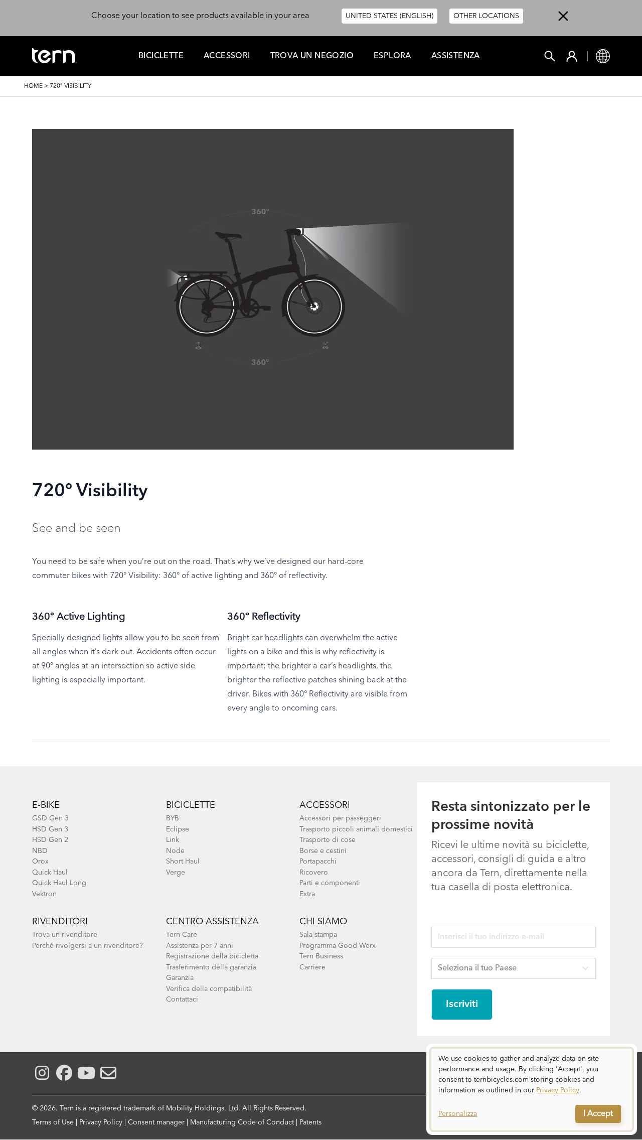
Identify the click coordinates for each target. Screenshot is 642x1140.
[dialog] (531, 1089)
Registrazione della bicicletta (212, 956)
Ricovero (313, 872)
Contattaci (182, 999)
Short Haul (183, 861)
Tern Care (181, 934)
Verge (175, 872)
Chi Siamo (323, 921)
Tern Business (321, 956)
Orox (40, 861)
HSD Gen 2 (50, 839)
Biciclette (161, 56)
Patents (310, 1122)
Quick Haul (50, 872)
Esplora (392, 56)
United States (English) (389, 16)
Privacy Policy (100, 1122)
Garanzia (180, 977)
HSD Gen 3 (50, 829)
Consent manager (156, 1122)
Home (33, 86)
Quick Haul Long (59, 883)
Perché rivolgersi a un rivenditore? (87, 945)
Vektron (44, 894)
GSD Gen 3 (50, 818)
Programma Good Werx (337, 945)
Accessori (227, 56)
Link (172, 839)
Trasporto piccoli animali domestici (356, 829)
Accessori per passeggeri (340, 818)
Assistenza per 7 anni (199, 945)
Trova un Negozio (312, 56)
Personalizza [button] (457, 1113)
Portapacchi (318, 861)
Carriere (312, 967)
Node (175, 850)
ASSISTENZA (455, 56)
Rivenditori (60, 921)
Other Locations (486, 16)
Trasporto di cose (327, 839)
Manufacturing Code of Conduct (242, 1122)
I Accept (598, 1114)
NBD (40, 850)
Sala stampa (318, 934)
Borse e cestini (323, 850)
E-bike (46, 805)
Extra (307, 894)
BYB (172, 818)
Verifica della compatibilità (209, 988)
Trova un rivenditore (64, 934)
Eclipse (177, 829)
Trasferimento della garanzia (211, 967)
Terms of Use (53, 1122)
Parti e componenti (329, 883)
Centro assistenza (212, 921)
